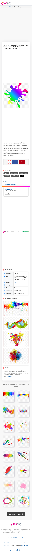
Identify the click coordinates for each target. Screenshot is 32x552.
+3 (22, 175)
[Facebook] (15, 162)
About (7, 537)
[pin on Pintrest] (12, 392)
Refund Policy (5, 545)
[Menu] (29, 2)
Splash (6, 173)
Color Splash (14, 173)
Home (5, 6)
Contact (23, 537)
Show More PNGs (15, 514)
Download (26, 231)
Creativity (7, 175)
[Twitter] (10, 550)
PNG (10, 6)
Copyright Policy (15, 537)
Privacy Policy (18, 543)
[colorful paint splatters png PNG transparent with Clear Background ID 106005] (16, 356)
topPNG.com (24, 545)
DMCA (25, 543)
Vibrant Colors (23, 173)
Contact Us (9, 376)
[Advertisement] (16, 26)
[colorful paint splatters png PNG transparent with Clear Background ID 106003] (16, 339)
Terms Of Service (8, 543)
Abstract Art (15, 175)
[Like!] (9, 162)
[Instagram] (17, 550)
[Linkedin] (20, 550)
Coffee (7, 193)
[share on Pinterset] (22, 162)
